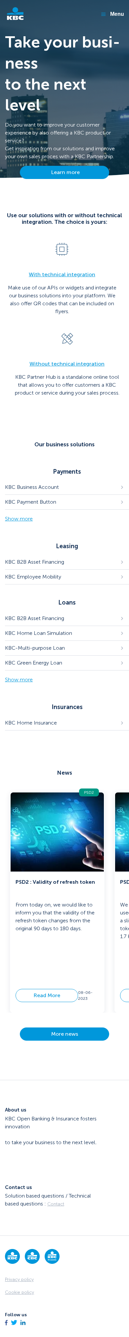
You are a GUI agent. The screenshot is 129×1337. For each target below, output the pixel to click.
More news (64, 1034)
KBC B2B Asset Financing (34, 562)
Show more (19, 519)
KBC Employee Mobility (33, 577)
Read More (46, 995)
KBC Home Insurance (31, 723)
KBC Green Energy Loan (33, 663)
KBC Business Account (32, 487)
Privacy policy (19, 1279)
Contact (55, 1204)
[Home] (15, 14)
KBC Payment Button (30, 502)
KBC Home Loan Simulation (38, 633)
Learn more (65, 172)
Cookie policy (19, 1292)
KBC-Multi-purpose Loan (35, 648)
